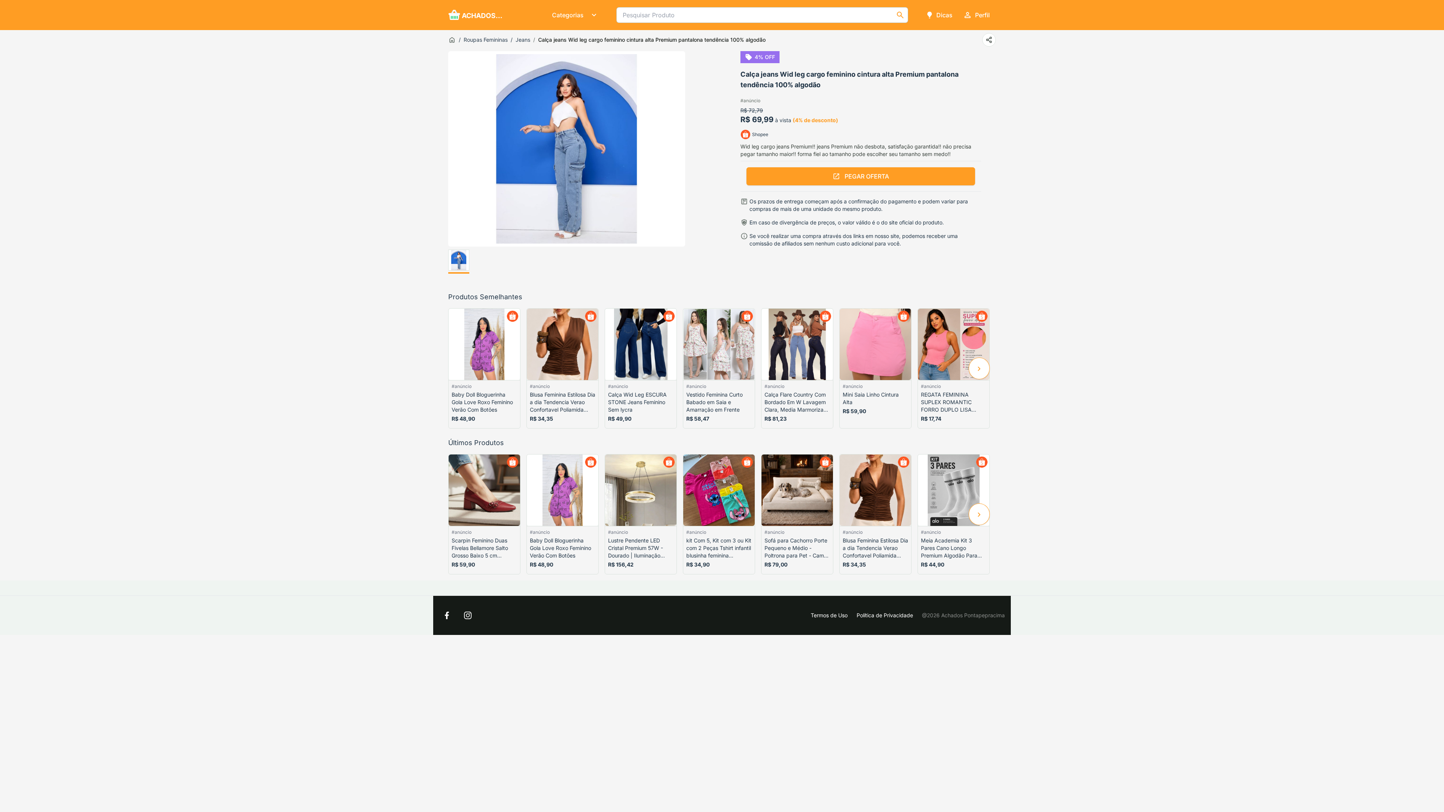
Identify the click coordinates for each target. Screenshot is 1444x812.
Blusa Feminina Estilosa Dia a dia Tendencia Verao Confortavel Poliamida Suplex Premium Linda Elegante (562, 402)
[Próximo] (979, 368)
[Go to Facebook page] (446, 615)
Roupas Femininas (486, 39)
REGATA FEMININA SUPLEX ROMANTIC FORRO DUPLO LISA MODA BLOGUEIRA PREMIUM (946, 402)
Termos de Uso (829, 615)
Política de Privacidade (885, 615)
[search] (900, 15)
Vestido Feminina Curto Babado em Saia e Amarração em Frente (714, 402)
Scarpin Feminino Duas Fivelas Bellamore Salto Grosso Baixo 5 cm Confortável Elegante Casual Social (480, 548)
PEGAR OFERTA (867, 176)
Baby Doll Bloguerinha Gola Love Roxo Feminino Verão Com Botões (482, 402)
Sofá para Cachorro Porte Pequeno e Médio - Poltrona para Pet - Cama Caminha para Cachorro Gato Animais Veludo (795, 548)
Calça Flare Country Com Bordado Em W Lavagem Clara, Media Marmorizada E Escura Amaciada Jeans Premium (797, 402)
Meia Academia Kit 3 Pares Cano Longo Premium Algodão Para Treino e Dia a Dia (949, 548)
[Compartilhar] (989, 40)
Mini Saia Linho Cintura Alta (871, 398)
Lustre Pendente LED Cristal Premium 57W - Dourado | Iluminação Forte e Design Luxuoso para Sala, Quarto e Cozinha (637, 548)
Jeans (523, 39)
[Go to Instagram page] (467, 615)
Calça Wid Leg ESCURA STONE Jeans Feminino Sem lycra (637, 402)
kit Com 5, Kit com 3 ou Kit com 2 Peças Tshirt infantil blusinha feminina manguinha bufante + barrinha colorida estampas (718, 548)
